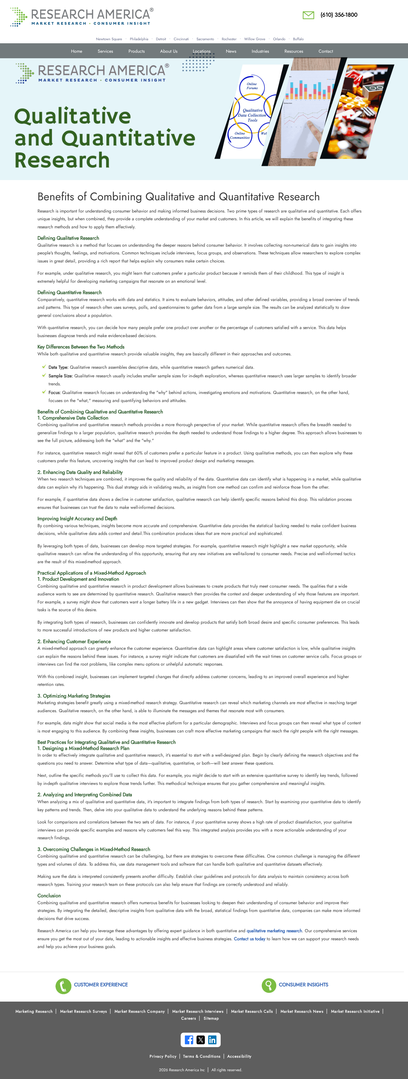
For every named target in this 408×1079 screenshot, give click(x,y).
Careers (188, 1018)
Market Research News (302, 1011)
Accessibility (239, 1056)
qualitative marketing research (274, 931)
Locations (201, 51)
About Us (168, 51)
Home (76, 51)
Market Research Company (140, 1011)
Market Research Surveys (83, 1011)
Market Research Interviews (198, 1011)
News (231, 51)
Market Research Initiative (355, 1011)
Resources (293, 51)
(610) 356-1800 (339, 15)
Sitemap (211, 1018)
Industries (260, 51)
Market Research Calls (252, 1011)
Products (137, 51)
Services (105, 51)
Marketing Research (34, 1011)
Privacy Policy (163, 1056)
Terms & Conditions (202, 1056)
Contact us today (249, 939)
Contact (326, 51)
